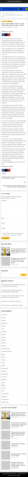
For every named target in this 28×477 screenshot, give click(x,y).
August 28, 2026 (15, 264)
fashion (3, 354)
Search (4, 271)
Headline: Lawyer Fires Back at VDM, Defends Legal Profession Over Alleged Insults (19, 260)
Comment (4, 200)
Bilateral (3, 317)
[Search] (23, 9)
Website (3, 228)
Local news (4, 376)
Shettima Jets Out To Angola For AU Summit (12, 305)
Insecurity (3, 371)
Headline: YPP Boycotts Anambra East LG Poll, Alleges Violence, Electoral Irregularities (18, 465)
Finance (3, 357)
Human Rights (4, 368)
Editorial (3, 340)
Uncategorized (9, 21)
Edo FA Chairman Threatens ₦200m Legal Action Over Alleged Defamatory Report (18, 250)
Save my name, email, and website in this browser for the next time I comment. (13, 234)
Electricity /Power (5, 348)
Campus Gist (4, 323)
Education (3, 345)
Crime (2, 329)
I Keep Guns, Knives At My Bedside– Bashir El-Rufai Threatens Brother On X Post (12, 296)
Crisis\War (4, 21)
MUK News (4, 379)
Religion (3, 385)
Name (3, 218)
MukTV (4, 27)
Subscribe (26, 9)
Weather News (5, 402)
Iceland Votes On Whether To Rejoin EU (11, 301)
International (4, 374)
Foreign (3, 360)
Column (3, 326)
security (3, 388)
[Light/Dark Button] (19, 9)
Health (3, 362)
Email (3, 223)
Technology (4, 396)
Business (3, 320)
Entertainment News (6, 351)
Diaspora (3, 334)
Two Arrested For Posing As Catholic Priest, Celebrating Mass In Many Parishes (18, 424)
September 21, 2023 (9, 27)
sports (2, 391)
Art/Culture (4, 314)
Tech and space (5, 393)
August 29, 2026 (15, 253)
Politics (3, 382)
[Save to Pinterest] (8, 34)
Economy (3, 337)
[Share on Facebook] (3, 34)
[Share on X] (6, 34)
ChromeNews (11, 475)
